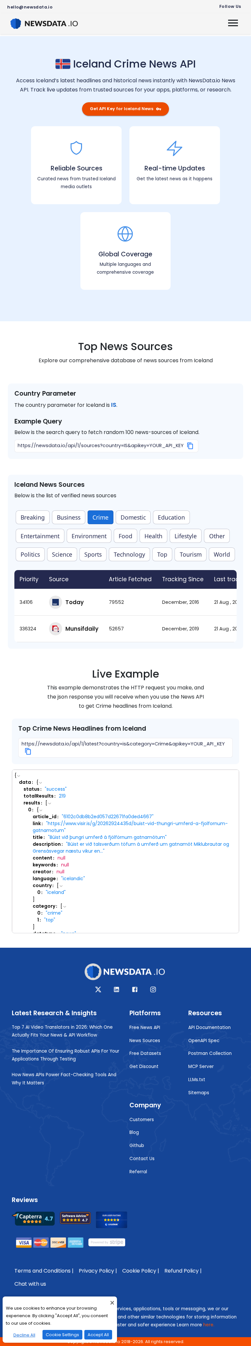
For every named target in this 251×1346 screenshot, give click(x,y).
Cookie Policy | (140, 1271)
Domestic (133, 517)
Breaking (33, 517)
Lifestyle (186, 536)
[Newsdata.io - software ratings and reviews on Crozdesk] (115, 1222)
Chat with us (30, 1284)
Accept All (98, 1335)
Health (153, 536)
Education (171, 517)
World (222, 554)
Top (162, 554)
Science (62, 554)
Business (68, 517)
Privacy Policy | (98, 1271)
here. (208, 1325)
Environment (89, 536)
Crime (100, 517)
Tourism (191, 554)
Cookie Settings (62, 1335)
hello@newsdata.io (30, 7)
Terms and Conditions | (44, 1271)
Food (125, 536)
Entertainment (40, 536)
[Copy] (190, 445)
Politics (30, 554)
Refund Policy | (183, 1271)
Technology (129, 554)
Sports (93, 554)
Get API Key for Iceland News (121, 108)
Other (217, 536)
